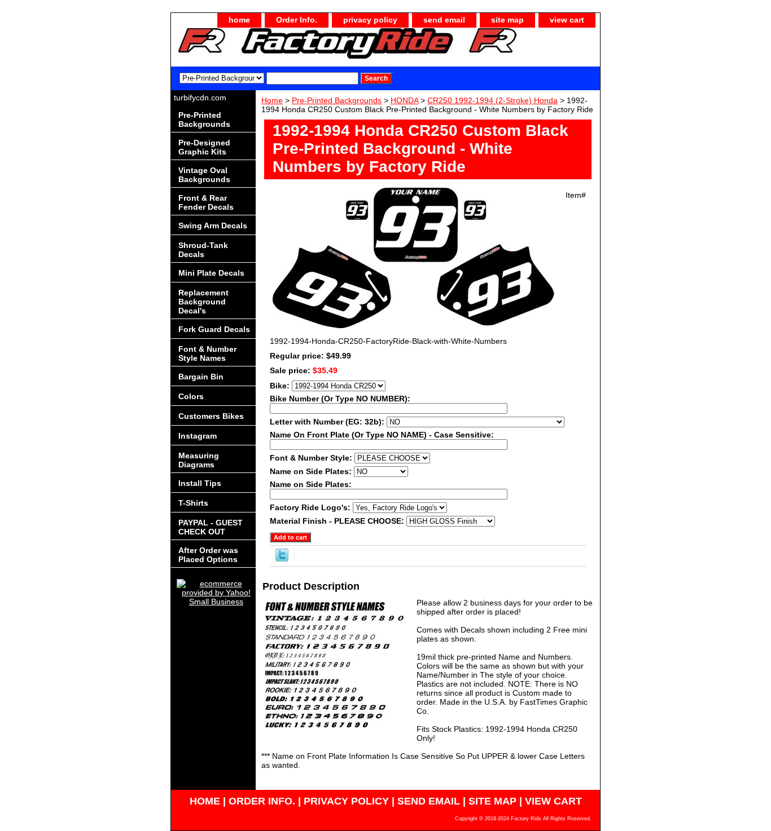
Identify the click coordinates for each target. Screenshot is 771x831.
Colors (191, 396)
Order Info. (296, 19)
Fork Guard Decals (214, 329)
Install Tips (199, 483)
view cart (567, 19)
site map (507, 19)
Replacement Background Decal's (203, 301)
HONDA (404, 100)
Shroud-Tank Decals (203, 250)
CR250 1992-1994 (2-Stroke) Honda (492, 100)
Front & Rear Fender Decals (206, 202)
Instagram (197, 435)
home (239, 19)
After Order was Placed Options (208, 555)
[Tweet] (281, 558)
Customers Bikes (211, 416)
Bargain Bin (201, 376)
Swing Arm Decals (212, 225)
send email (444, 19)
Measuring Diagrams (198, 460)
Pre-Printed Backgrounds (337, 100)
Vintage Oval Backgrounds (204, 175)
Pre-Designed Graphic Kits (204, 147)
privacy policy (370, 19)
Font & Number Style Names (207, 353)
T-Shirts (193, 502)
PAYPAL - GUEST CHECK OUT (210, 527)
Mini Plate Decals (211, 272)
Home (272, 100)
